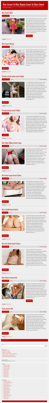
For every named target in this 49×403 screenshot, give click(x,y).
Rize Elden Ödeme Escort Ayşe (11, 143)
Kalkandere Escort (8, 395)
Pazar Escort (9, 336)
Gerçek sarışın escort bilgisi (11, 110)
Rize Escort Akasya (8, 43)
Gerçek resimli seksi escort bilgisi (13, 76)
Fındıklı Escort (7, 388)
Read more (29, 35)
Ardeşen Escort (7, 381)
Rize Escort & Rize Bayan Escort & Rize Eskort (23, 4)
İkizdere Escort (7, 392)
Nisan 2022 (6, 370)
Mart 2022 (6, 372)
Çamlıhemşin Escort (8, 382)
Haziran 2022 (7, 368)
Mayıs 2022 (6, 369)
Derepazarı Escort (8, 385)
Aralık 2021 (6, 376)
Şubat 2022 (6, 373)
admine (12, 46)
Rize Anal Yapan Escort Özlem (11, 175)
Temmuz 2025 (7, 365)
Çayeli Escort (6, 384)
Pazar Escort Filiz (7, 308)
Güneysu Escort (7, 389)
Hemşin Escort (7, 391)
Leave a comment (43, 79)
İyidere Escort (7, 394)
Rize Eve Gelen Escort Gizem (11, 243)
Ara (2, 344)
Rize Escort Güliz (7, 12)
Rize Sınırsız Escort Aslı (9, 277)
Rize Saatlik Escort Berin (10, 209)
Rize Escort (8, 39)
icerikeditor (12, 15)
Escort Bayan (9, 105)
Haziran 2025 (7, 366)
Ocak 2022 (6, 375)
